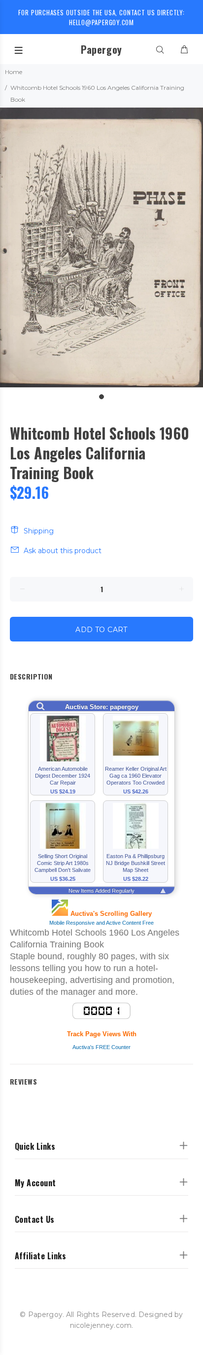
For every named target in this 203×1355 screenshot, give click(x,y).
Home (13, 71)
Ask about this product (63, 550)
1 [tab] (101, 396)
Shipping (39, 531)
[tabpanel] (101, 247)
